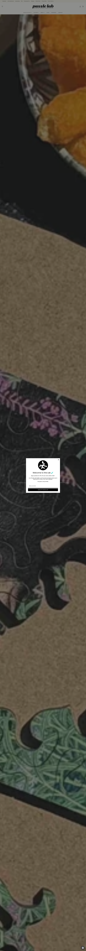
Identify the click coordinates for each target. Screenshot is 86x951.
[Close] (58, 459)
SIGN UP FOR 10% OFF (43, 489)
